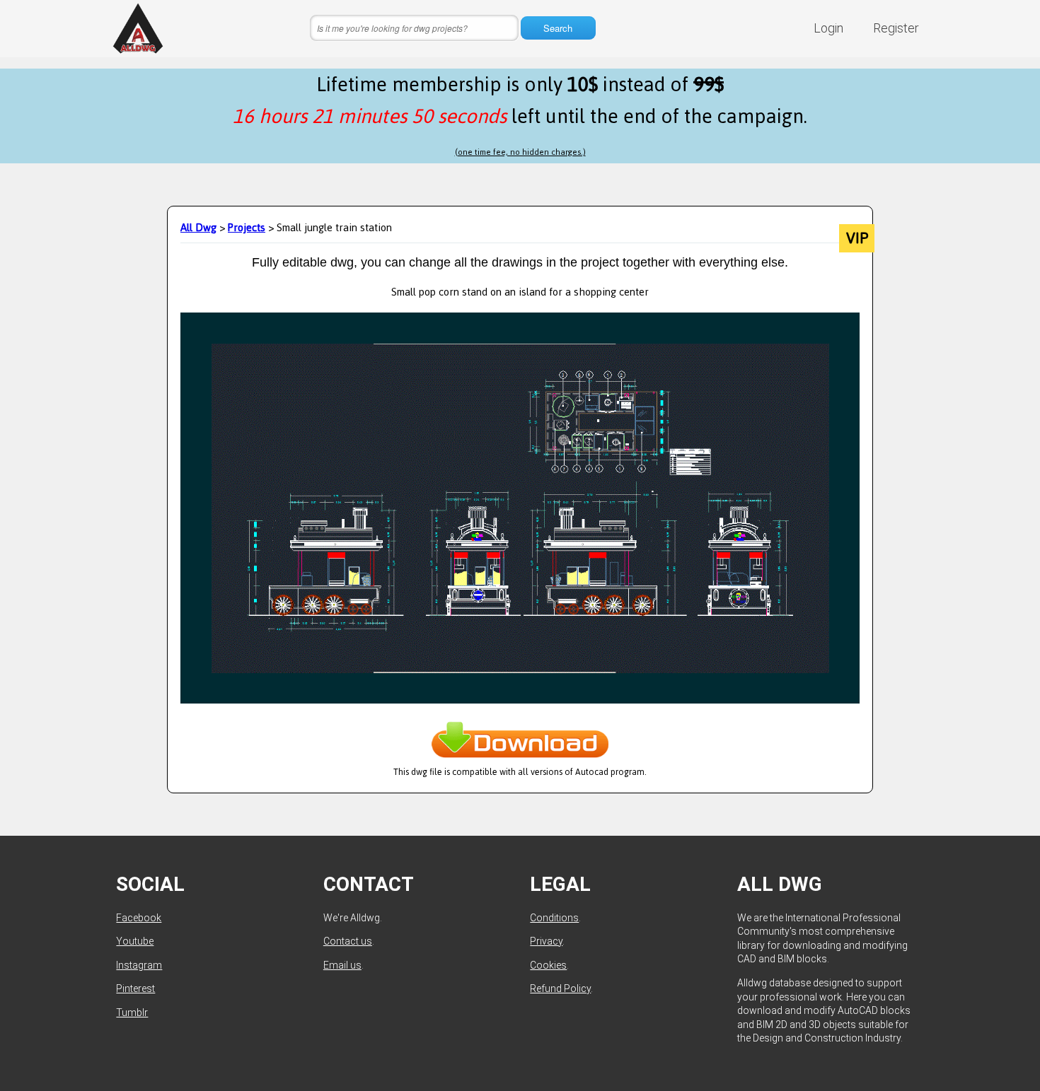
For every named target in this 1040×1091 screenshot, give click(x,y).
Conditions (554, 917)
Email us (342, 965)
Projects (246, 227)
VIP (857, 238)
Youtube (135, 941)
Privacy (546, 941)
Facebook (138, 917)
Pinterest (135, 988)
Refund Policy (560, 988)
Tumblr (132, 1012)
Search (557, 28)
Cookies (548, 965)
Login (828, 28)
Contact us (347, 941)
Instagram (139, 965)
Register (896, 28)
